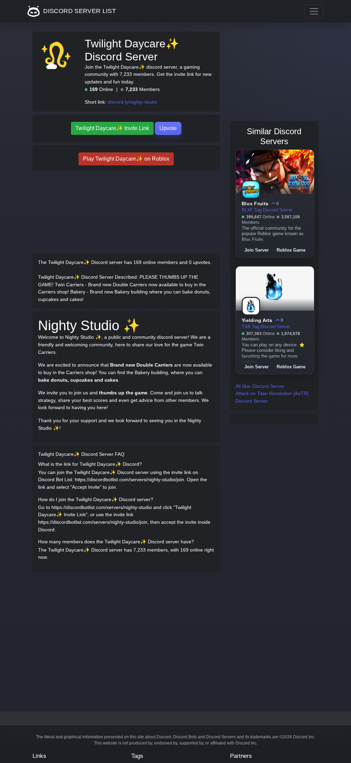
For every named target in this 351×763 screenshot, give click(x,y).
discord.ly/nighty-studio (132, 102)
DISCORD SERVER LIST (78, 11)
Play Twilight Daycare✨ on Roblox (126, 159)
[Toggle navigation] (314, 11)
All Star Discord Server (260, 386)
